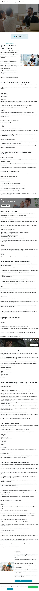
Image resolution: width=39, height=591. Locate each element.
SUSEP (17, 171)
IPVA (13, 275)
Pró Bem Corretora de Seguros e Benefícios (13, 2)
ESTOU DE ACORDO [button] (10, 588)
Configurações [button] (3, 588)
